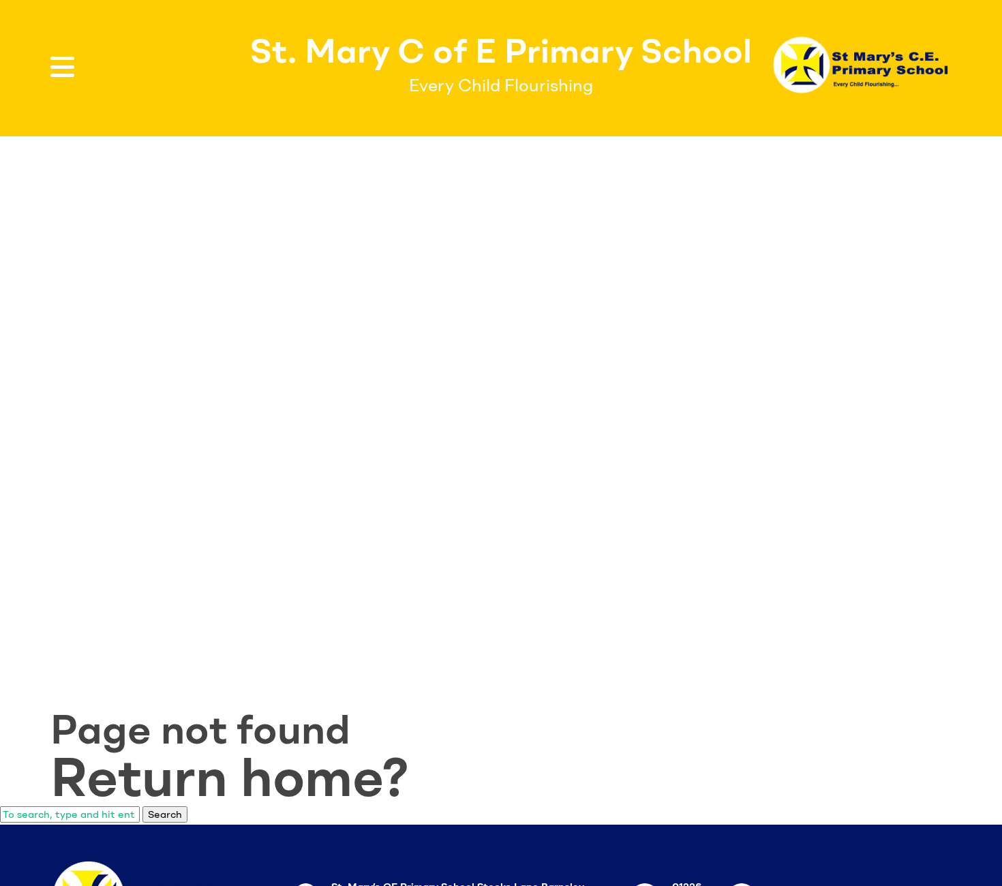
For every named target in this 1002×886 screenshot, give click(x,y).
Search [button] (165, 814)
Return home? (229, 777)
